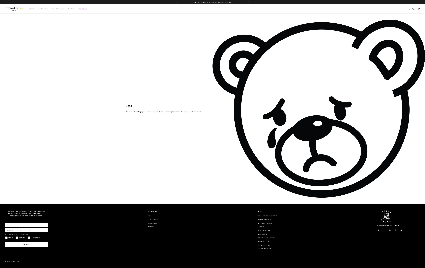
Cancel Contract (264, 249)
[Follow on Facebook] (378, 230)
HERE (182, 112)
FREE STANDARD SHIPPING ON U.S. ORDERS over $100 (212, 2)
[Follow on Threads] (395, 230)
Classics (71, 9)
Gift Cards (152, 227)
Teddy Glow (83, 9)
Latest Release (153, 219)
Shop (150, 216)
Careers (261, 227)
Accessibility (263, 234)
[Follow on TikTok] (401, 230)
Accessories (43, 9)
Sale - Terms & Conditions (267, 216)
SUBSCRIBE (26, 244)
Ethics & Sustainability (266, 238)
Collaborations (58, 9)
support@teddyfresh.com (388, 226)
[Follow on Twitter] (384, 230)
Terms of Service (264, 245)
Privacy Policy (263, 241)
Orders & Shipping (264, 219)
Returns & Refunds (265, 223)
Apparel (31, 9)
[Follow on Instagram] (390, 230)
